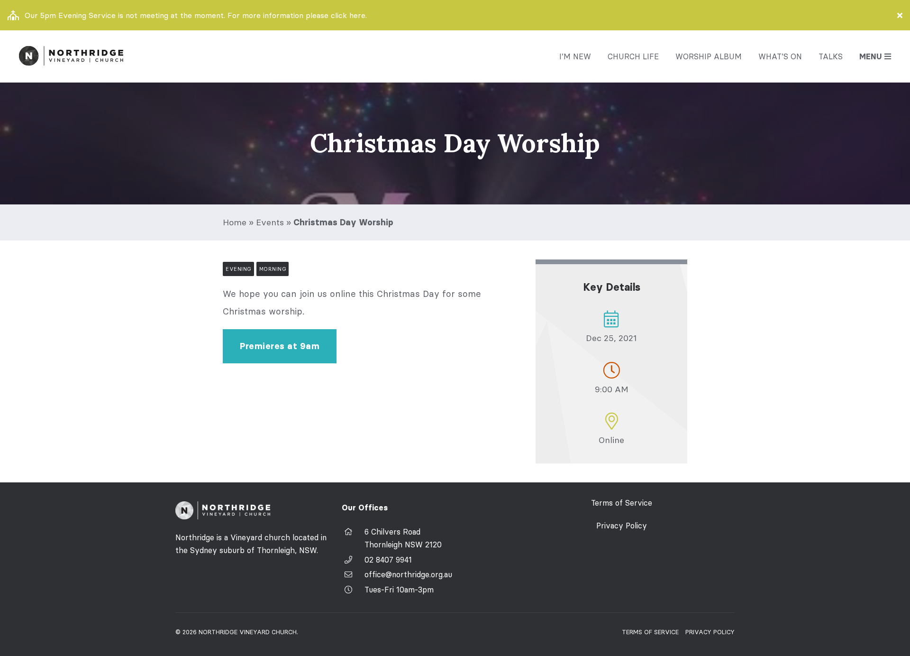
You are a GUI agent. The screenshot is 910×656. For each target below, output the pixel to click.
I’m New (575, 56)
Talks (831, 56)
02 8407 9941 (388, 559)
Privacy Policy (621, 525)
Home (234, 222)
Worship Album (708, 56)
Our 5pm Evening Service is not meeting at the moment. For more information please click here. (196, 15)
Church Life (633, 56)
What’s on (780, 56)
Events (270, 222)
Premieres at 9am (279, 346)
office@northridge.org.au (408, 574)
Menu (870, 56)
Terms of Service (621, 503)
